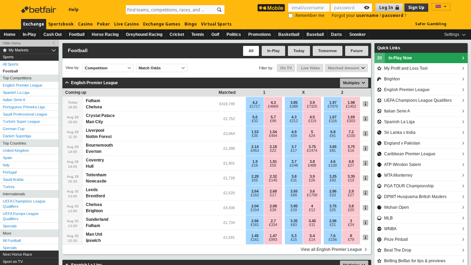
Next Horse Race (17, 254)
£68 (294, 195)
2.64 (255, 191)
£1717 (255, 106)
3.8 (312, 161)
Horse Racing (105, 34)
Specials (10, 226)
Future (357, 51)
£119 (312, 120)
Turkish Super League (21, 121)
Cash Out (52, 34)
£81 (333, 150)
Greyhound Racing (144, 34)
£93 (333, 180)
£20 (351, 210)
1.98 (351, 102)
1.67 (333, 117)
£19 (351, 180)
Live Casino (126, 24)
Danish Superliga (17, 136)
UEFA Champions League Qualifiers (24, 203)
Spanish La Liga (16, 92)
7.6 (332, 235)
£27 (351, 165)
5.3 (294, 235)
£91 (333, 135)
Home (10, 34)
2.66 (255, 221)
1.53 (255, 132)
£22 (273, 150)
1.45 (255, 235)
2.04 (255, 206)
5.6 (255, 117)
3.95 (294, 206)
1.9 (255, 161)
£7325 (312, 106)
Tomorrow (327, 51)
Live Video (310, 68)
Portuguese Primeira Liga (24, 107)
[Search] (219, 9)
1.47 (273, 235)
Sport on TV (13, 261)
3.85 (294, 102)
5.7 (273, 117)
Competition (96, 68)
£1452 (351, 106)
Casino (85, 24)
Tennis (197, 34)
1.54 (273, 132)
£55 (273, 165)
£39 (273, 210)
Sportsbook (61, 24)
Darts (336, 34)
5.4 (312, 235)
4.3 (273, 102)
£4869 (273, 106)
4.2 (255, 102)
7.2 (351, 132)
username (368, 15)
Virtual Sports (216, 24)
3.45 (312, 221)
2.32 (273, 176)
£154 (255, 210)
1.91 (273, 161)
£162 (255, 195)
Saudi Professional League (25, 114)
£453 (255, 150)
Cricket (177, 34)
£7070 (333, 106)
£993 (273, 239)
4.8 (351, 161)
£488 (312, 165)
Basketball (288, 34)
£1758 (312, 195)
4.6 (332, 161)
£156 (333, 239)
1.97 (333, 102)
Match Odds (150, 68)
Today (298, 51)
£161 (255, 224)
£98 (273, 120)
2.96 (333, 221)
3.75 (312, 146)
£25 (333, 210)
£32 (255, 120)
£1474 (312, 150)
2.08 (273, 206)
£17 (294, 150)
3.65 (333, 146)
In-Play (29, 34)
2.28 (255, 176)
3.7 (294, 146)
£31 (294, 180)
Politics (234, 34)
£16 (351, 150)
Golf (215, 34)
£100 (351, 135)
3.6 (312, 191)
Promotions (259, 34)
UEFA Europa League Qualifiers (21, 216)
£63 (294, 224)
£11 (312, 224)
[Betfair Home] (39, 10)
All (251, 51)
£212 (294, 120)
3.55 (294, 191)
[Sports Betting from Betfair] (271, 7)
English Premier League (22, 85)
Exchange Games (161, 24)
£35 (255, 135)
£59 (294, 135)
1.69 (351, 117)
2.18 (273, 146)
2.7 (273, 221)
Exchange (33, 24)
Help (74, 9)
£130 (333, 165)
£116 (333, 120)
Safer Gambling (430, 23)
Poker (103, 24)
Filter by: (266, 68)
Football (76, 34)
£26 (312, 180)
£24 (312, 135)
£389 (294, 106)
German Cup (13, 129)
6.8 (332, 132)
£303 (351, 120)
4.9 (294, 132)
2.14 (255, 146)
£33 (333, 195)
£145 (273, 180)
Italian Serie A (14, 100)
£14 (312, 239)
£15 (294, 239)
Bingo (190, 24)
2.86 (333, 191)
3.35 (351, 176)
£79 (351, 239)
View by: (73, 68)
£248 (294, 165)
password (393, 15)
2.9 (351, 191)
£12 (312, 210)
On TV (286, 68)
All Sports (11, 64)
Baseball (315, 34)
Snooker (357, 34)
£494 (273, 135)
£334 (273, 224)
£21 (333, 224)
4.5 (312, 117)
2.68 (273, 191)
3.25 (333, 176)
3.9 (312, 102)
